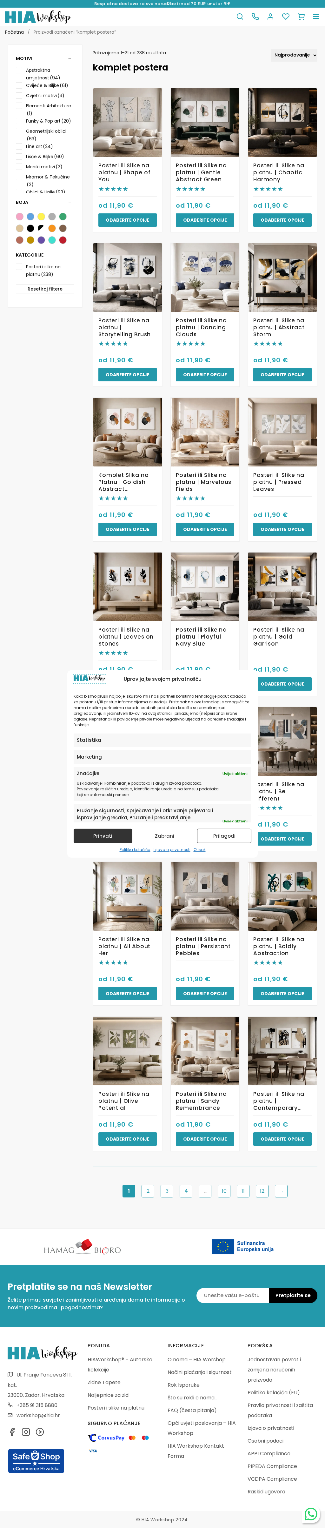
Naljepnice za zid (108, 1395)
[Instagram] (26, 1434)
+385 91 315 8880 (37, 1405)
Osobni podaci (265, 1440)
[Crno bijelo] (41, 228)
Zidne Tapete (104, 1382)
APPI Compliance (269, 1453)
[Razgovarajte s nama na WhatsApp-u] (311, 1514)
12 (262, 1191)
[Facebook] (12, 1434)
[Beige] (19, 228)
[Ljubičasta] (41, 240)
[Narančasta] (52, 228)
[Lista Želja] (285, 17)
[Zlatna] (30, 240)
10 (224, 1191)
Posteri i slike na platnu (116, 1407)
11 (243, 1191)
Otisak (200, 849)
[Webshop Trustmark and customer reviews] (36, 1472)
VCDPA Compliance (272, 1479)
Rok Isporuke (184, 1385)
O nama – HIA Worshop (197, 1359)
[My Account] (270, 17)
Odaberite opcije (127, 220)
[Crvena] (63, 240)
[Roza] (19, 216)
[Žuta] (41, 216)
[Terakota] (19, 240)
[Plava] (30, 216)
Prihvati (102, 836)
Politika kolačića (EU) (274, 1392)
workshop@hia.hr (38, 1415)
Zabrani (164, 836)
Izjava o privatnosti (172, 849)
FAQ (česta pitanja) (192, 1410)
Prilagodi (224, 836)
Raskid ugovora (266, 1491)
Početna (14, 32)
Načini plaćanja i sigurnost (200, 1372)
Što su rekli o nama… (192, 1397)
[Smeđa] (63, 228)
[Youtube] (40, 1434)
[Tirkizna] (52, 240)
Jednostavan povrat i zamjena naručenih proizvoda (274, 1370)
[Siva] (52, 216)
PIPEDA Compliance (272, 1466)
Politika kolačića (135, 849)
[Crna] (30, 228)
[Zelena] (63, 216)
